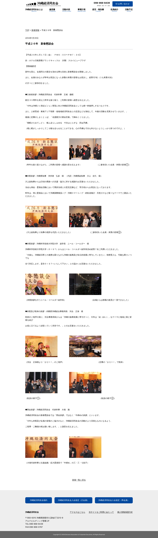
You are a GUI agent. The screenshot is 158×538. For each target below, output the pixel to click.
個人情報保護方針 (125, 512)
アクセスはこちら (77, 512)
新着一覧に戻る (79, 480)
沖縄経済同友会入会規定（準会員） (113, 500)
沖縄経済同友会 (47, 3)
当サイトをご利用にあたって (101, 512)
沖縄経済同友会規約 (38, 500)
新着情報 (35, 30)
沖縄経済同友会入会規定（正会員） (73, 500)
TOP (27, 30)
